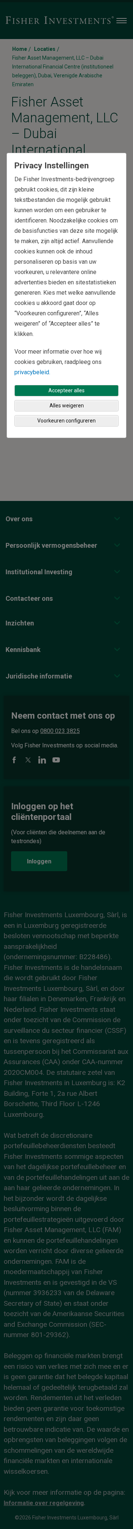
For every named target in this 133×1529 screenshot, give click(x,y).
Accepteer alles (66, 390)
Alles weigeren (67, 405)
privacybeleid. (32, 372)
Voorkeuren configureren (66, 421)
